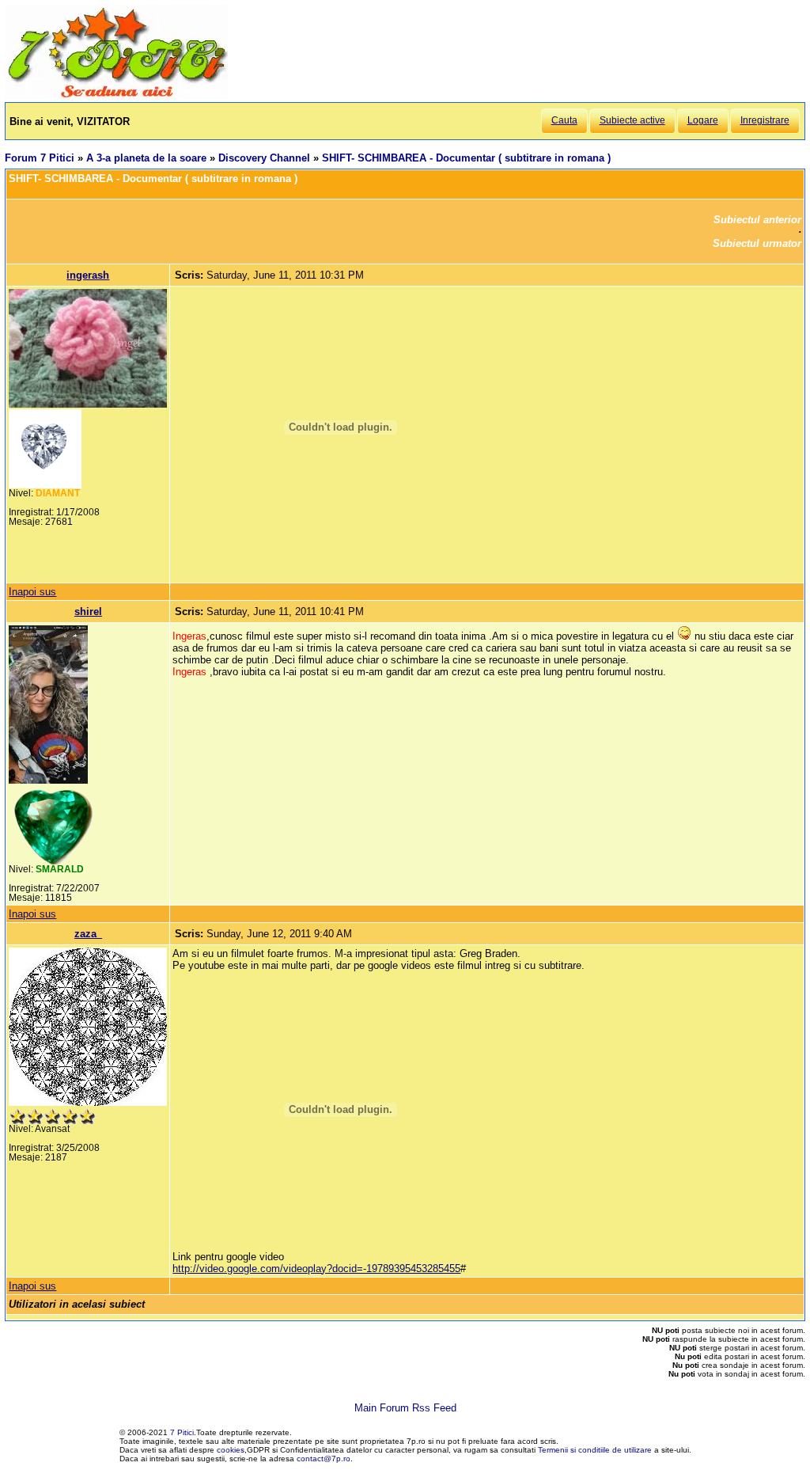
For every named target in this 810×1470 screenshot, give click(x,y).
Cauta (564, 120)
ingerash (87, 275)
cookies (230, 1449)
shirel (88, 611)
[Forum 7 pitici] (116, 96)
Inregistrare (764, 120)
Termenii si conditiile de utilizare (595, 1449)
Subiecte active (632, 120)
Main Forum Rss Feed (405, 1408)
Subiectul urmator (757, 243)
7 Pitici (182, 1432)
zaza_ (88, 934)
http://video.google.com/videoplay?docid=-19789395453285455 (316, 1268)
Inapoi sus (32, 592)
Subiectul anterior (757, 220)
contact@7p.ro (323, 1458)
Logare (702, 120)
